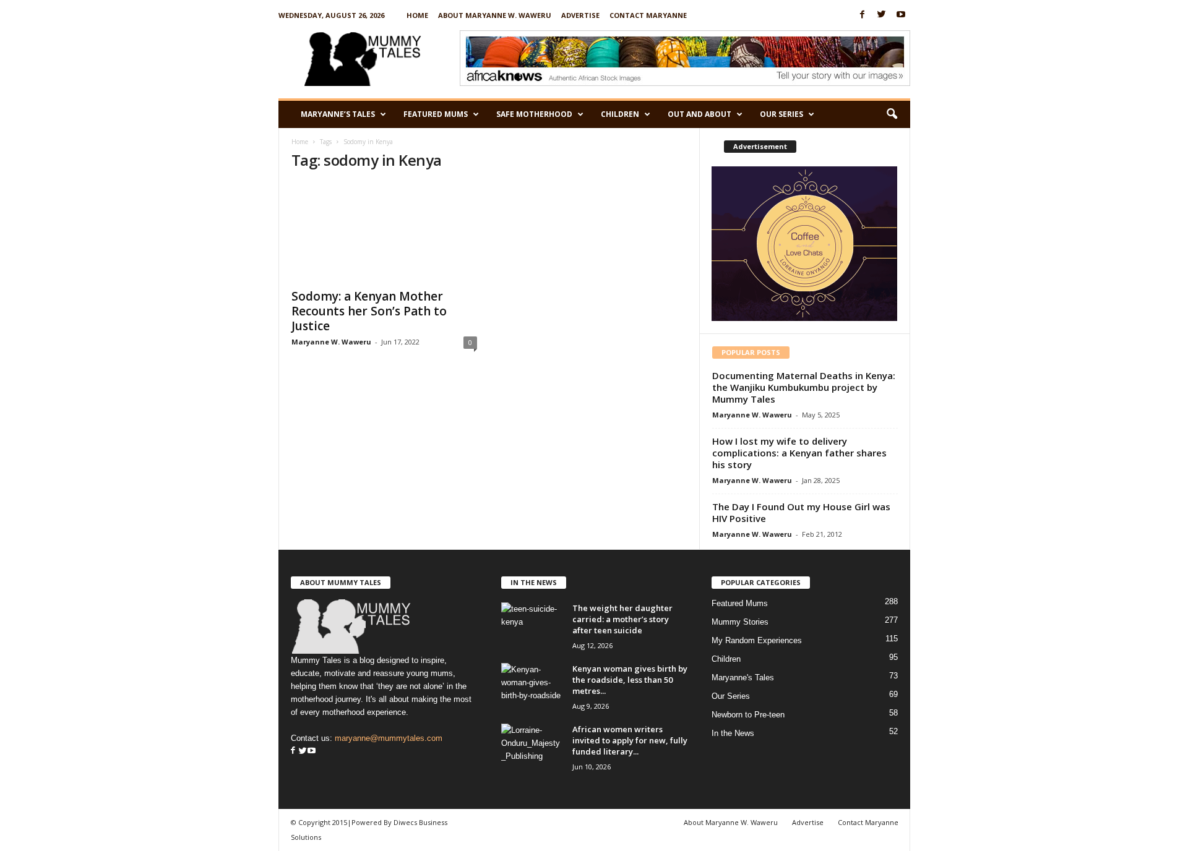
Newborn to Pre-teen (748, 714)
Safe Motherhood (534, 114)
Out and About (699, 114)
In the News (733, 733)
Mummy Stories (740, 621)
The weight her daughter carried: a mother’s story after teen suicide (622, 619)
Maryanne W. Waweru (331, 341)
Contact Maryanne (648, 15)
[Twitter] (881, 15)
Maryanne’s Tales (338, 114)
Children (620, 114)
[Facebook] (862, 15)
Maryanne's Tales (743, 677)
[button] (891, 114)
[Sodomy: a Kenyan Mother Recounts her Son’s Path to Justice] (384, 231)
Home (417, 15)
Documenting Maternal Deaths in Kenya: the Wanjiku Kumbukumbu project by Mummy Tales (803, 387)
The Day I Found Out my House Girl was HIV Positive (801, 512)
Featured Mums (435, 114)
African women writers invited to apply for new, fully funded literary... (629, 740)
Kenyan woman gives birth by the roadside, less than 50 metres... (629, 679)
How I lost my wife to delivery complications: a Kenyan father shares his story (799, 453)
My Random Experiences (757, 640)
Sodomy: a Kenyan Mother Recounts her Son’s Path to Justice (369, 311)
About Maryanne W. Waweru (494, 15)
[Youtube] (900, 15)
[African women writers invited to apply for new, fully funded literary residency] (532, 747)
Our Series (781, 114)
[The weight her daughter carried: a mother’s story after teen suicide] (532, 625)
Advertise (580, 15)
